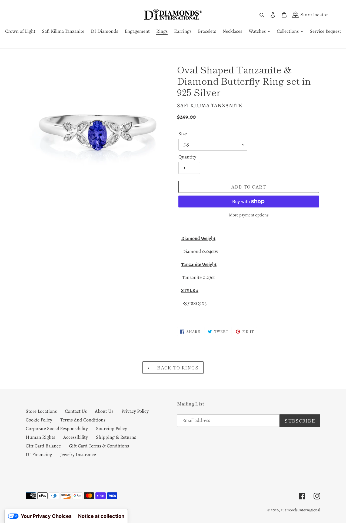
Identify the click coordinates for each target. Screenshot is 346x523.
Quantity (187, 157)
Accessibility (75, 437)
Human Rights (40, 437)
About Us (104, 411)
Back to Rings (177, 367)
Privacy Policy (135, 411)
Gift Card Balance (43, 446)
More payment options (248, 215)
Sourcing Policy (111, 428)
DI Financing (39, 454)
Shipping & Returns (116, 437)
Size (182, 133)
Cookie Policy (39, 420)
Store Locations (41, 411)
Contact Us (76, 411)
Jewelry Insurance (78, 454)
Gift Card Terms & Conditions (99, 446)
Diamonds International (300, 510)
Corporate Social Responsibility (57, 428)
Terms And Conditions (82, 420)
